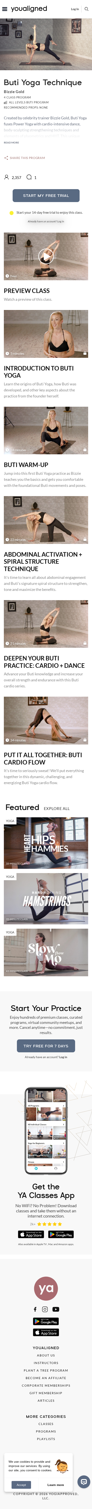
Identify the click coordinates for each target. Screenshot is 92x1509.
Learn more (55, 1485)
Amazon (63, 1244)
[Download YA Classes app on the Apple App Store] (31, 1234)
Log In (75, 9)
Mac (50, 1244)
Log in (60, 221)
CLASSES (46, 1424)
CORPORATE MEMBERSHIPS (46, 1385)
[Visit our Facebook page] (35, 1309)
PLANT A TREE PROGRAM (46, 1370)
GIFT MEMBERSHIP (46, 1393)
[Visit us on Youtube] (56, 1309)
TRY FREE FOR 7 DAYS (46, 1045)
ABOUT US (46, 1355)
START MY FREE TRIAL (46, 195)
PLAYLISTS (46, 1439)
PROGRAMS (46, 1431)
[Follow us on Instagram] (45, 1309)
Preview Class (27, 290)
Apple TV (41, 1244)
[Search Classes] (86, 8)
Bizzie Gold (14, 91)
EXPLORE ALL (57, 808)
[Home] (46, 1288)
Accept (21, 1485)
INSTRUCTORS (46, 1363)
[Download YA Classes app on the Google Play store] (61, 1234)
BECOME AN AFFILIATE (46, 1378)
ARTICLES (46, 1400)
